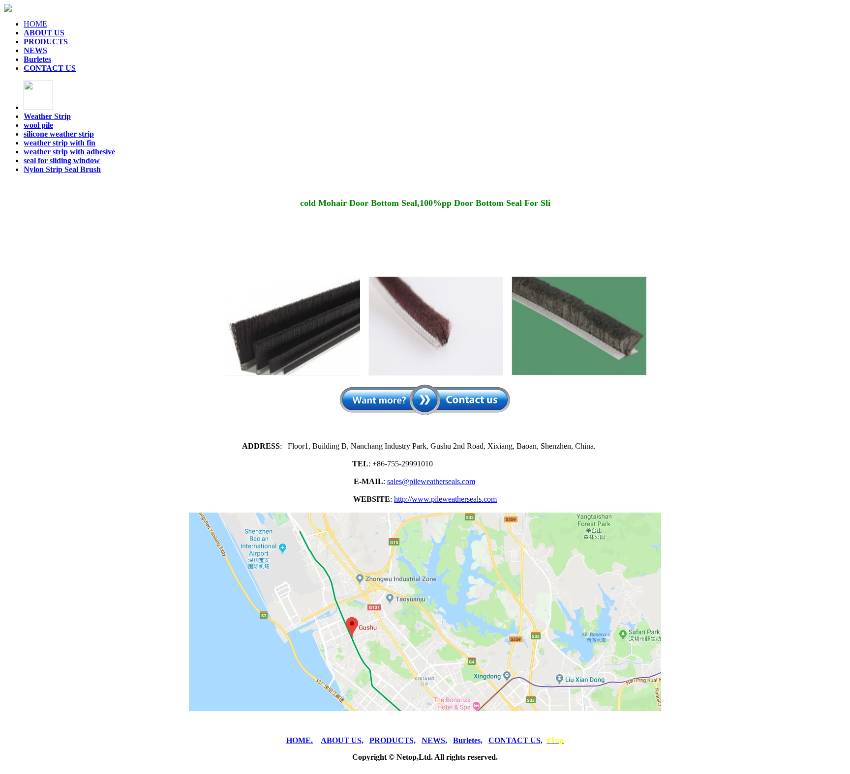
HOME (35, 24)
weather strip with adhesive (69, 151)
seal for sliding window (62, 160)
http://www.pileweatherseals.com (445, 499)
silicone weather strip (59, 134)
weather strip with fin (59, 143)
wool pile (38, 125)
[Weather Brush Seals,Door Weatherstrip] (292, 326)
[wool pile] (435, 326)
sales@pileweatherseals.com (431, 481)
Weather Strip (47, 116)
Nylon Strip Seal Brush (62, 169)
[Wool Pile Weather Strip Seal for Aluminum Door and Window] (578, 326)
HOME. (299, 740)
